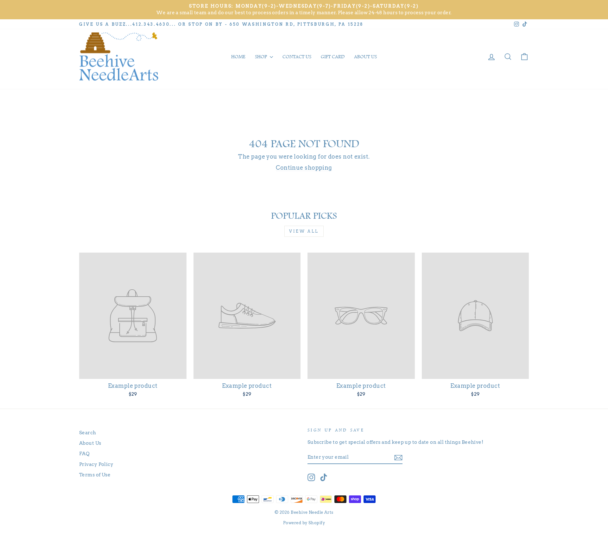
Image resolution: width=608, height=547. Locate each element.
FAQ (84, 453)
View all (304, 231)
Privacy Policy (96, 464)
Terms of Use (95, 475)
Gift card (333, 57)
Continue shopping (304, 167)
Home (238, 57)
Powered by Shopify (304, 522)
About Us (90, 443)
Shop (261, 57)
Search (87, 433)
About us (365, 57)
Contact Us (296, 57)
